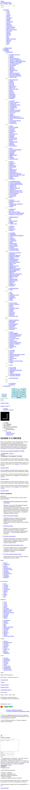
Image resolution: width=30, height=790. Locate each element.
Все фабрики (9, 52)
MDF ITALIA (12, 263)
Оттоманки (9, 17)
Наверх (2, 1)
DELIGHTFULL (13, 134)
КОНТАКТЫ (6, 386)
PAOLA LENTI (13, 303)
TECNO (11, 353)
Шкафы (8, 20)
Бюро (7, 37)
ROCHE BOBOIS (13, 324)
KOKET (11, 230)
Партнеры (6, 574)
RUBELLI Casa (13, 328)
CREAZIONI (12, 122)
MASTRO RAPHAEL (14, 262)
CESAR (11, 114)
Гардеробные (9, 21)
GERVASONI (12, 185)
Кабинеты (8, 24)
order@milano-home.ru (6, 2)
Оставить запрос (5, 467)
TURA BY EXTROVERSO (16, 361)
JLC (10, 218)
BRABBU (11, 98)
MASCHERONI (13, 260)
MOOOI (11, 283)
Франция (5, 651)
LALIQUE (11, 238)
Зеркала (8, 32)
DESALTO (12, 135)
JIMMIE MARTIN (13, 217)
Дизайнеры (6, 576)
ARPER (11, 71)
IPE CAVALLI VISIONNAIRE (16, 213)
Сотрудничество (7, 573)
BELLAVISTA (12, 86)
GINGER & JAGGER (14, 188)
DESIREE (11, 136)
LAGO (11, 237)
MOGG (11, 277)
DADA (11, 126)
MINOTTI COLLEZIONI (15, 273)
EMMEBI (11, 153)
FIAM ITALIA (12, 165)
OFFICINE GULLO (14, 295)
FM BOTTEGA (13, 169)
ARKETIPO (12, 69)
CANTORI (12, 101)
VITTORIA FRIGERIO (15, 374)
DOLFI (11, 140)
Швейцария (6, 653)
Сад (4, 597)
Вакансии (5, 577)
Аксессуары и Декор (8, 636)
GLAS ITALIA (13, 194)
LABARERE (12, 234)
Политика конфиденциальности (14, 710)
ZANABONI (12, 383)
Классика (8, 432)
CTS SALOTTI (13, 123)
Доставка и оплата (8, 569)
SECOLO (11, 339)
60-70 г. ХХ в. (6, 666)
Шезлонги (9, 40)
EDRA (11, 148)
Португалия (6, 649)
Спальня (5, 587)
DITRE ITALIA (13, 139)
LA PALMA (12, 233)
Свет (7, 44)
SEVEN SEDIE (13, 341)
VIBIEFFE (11, 371)
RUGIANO (12, 329)
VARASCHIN (12, 369)
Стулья (8, 13)
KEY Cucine (12, 229)
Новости (5, 566)
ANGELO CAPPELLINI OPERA (17, 61)
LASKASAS (12, 239)
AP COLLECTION (14, 64)
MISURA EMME (13, 276)
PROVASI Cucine (13, 316)
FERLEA (11, 164)
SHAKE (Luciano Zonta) (15, 342)
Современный (7, 667)
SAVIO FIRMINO (13, 333)
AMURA (11, 57)
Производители (7, 568)
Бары (7, 36)
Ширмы (8, 41)
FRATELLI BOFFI (13, 176)
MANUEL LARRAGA (14, 255)
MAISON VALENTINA (15, 252)
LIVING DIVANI (13, 246)
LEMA (11, 242)
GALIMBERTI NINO (14, 181)
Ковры (8, 42)
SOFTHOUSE (12, 346)
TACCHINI (12, 350)
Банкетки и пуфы (7, 610)
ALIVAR (11, 56)
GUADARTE (12, 196)
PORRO (11, 310)
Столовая (5, 585)
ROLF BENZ (12, 325)
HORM (11, 206)
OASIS (11, 293)
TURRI (11, 362)
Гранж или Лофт (10, 433)
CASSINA (11, 108)
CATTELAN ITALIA (14, 111)
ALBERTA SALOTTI (14, 54)
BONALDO (12, 94)
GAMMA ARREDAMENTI (16, 184)
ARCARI (11, 66)
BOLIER (11, 91)
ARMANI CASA (13, 70)
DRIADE (11, 143)
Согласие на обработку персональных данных (17, 711)
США (4, 650)
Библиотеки (9, 25)
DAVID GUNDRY (13, 127)
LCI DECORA (12, 240)
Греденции (9, 31)
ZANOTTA (12, 384)
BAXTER (11, 83)
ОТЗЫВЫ (6, 49)
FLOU (10, 168)
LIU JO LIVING (13, 244)
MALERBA (12, 254)
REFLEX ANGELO (14, 320)
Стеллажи (5, 629)
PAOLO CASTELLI (14, 304)
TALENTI (11, 351)
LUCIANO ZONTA (14, 250)
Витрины (8, 33)
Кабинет (5, 591)
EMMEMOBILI (13, 155)
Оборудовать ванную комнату (10, 515)
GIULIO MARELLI (14, 193)
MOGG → (12, 453)
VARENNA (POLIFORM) (15, 370)
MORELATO (12, 284)
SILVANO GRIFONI (14, 343)
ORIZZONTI (12, 297)
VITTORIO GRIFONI (14, 375)
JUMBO (11, 222)
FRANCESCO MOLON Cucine (17, 174)
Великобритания (7, 642)
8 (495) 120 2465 (5, 403)
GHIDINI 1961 (13, 186)
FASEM (11, 161)
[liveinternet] (4, 702)
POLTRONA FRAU (14, 308)
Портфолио (6, 572)
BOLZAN (11, 93)
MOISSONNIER (13, 279)
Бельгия (5, 641)
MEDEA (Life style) (14, 266)
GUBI (10, 197)
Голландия (6, 645)
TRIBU (11, 359)
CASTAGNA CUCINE (14, 110)
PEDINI (11, 305)
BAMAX (11, 82)
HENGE (11, 202)
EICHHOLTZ (12, 151)
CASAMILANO (13, 107)
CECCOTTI (12, 112)
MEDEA (11, 264)
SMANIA (11, 345)
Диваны (8, 15)
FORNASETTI (13, 172)
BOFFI (11, 90)
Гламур (5, 664)
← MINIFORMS (5, 453)
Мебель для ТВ (10, 28)
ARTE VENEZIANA (14, 73)
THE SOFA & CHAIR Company (17, 354)
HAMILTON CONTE (14, 201)
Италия (5, 647)
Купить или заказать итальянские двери (13, 545)
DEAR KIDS (12, 131)
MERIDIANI (12, 267)
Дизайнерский (7, 668)
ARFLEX (11, 68)
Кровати (8, 19)
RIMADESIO (12, 321)
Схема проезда (4, 679)
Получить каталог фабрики (12, 451)
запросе (17, 464)
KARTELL (12, 226)
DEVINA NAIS (13, 137)
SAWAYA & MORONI (14, 336)
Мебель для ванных (11, 38)
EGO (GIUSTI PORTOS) (15, 149)
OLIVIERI (11, 296)
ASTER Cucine (13, 77)
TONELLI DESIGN (14, 355)
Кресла (8, 16)
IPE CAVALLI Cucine (14, 211)
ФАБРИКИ (6, 50)
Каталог (5, 562)
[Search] (2, 400)
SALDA (11, 332)
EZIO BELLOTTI (13, 159)
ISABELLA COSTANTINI (15, 214)
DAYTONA (12, 128)
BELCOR (11, 85)
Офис (4, 595)
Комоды (8, 23)
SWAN (11, 347)
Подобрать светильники (9, 536)
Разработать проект (8, 526)
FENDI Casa (12, 163)
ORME (11, 299)
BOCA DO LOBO (13, 89)
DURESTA (12, 144)
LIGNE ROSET (13, 243)
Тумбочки (5, 623)
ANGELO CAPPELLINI (15, 60)
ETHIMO (11, 157)
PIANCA (11, 306)
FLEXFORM (12, 167)
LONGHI (11, 247)
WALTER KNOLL (13, 378)
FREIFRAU (12, 178)
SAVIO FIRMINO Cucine (15, 334)
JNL (10, 219)
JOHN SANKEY (13, 221)
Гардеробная (6, 589)
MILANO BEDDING (14, 270)
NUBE (11, 289)
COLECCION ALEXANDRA (16, 118)
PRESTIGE (12, 313)
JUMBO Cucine (13, 223)
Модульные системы (11, 29)
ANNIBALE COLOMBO (15, 62)
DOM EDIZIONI (13, 141)
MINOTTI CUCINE (14, 275)
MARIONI (11, 258)
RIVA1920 (11, 322)
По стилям (19, 456)
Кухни (8, 11)
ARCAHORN (12, 65)
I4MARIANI (12, 209)
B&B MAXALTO (13, 79)
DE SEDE (11, 130)
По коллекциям (12, 456)
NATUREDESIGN (13, 288)
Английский (6, 659)
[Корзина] (3, 7)
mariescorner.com (10, 429)
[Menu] (1, 7)
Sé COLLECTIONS (14, 338)
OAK (10, 292)
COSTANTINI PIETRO (15, 120)
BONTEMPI (12, 95)
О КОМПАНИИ (7, 48)
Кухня (5, 583)
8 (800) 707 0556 (5, 687)
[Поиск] (15, 5)
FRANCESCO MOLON (15, 173)
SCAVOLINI (12, 337)
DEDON (11, 132)
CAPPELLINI (12, 103)
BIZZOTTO (12, 87)
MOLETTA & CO (13, 280)
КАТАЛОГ (6, 9)
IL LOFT (11, 210)
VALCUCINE (12, 367)
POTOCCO (12, 312)
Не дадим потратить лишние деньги (12, 554)
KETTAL (11, 227)
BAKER (11, 81)
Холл (4, 593)
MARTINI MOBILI (14, 259)
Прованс (5, 662)
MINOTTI (11, 272)
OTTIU (11, 300)
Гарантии (5, 570)
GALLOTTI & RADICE (15, 182)
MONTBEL (12, 281)
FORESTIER (12, 170)
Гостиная (5, 586)
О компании (6, 564)
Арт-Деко (5, 663)
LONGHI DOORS (13, 248)
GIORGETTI (12, 189)
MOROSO (11, 285)
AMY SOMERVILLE (14, 58)
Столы (8, 12)
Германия (5, 643)
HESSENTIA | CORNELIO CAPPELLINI (16, 204)
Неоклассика (9, 434)
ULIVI (11, 365)
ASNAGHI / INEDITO (14, 74)
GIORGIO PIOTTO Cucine (15, 192)
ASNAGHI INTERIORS (15, 75)
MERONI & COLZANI (15, 268)
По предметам (4, 456)
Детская (5, 590)
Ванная (5, 594)
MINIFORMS (12, 271)
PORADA (11, 309)
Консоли (8, 35)
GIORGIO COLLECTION (15, 190)
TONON (11, 357)
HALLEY (11, 200)
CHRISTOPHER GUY (14, 116)
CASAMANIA (13, 106)
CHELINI (11, 115)
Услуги (5, 565)
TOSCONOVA (13, 358)
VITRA (11, 373)
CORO (11, 119)
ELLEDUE (12, 152)
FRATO (11, 177)
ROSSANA (12, 326)
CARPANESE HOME (14, 104)
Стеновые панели (10, 27)
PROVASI (11, 314)
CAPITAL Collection (14, 102)
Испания (5, 646)
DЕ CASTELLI (13, 145)
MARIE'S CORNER (14, 256)
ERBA (11, 156)
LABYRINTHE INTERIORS (16, 235)
